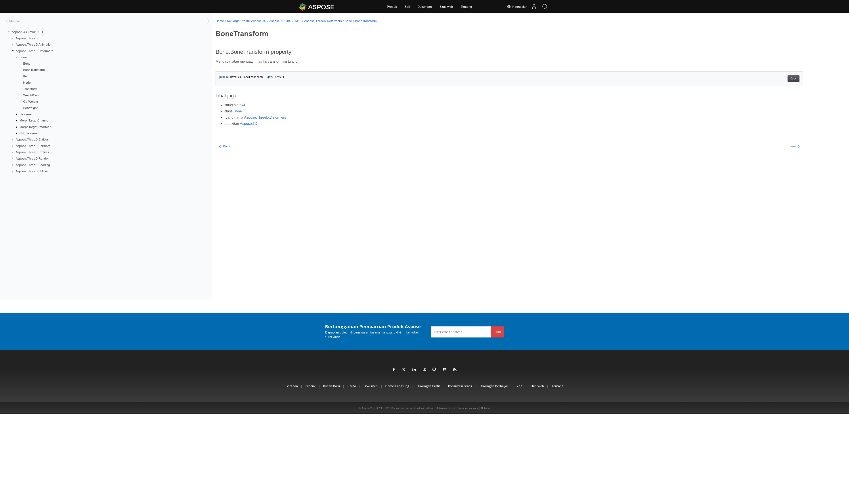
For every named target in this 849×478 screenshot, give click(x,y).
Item (26, 76)
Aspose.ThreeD (27, 38)
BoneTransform (34, 69)
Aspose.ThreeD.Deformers (34, 51)
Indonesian (519, 6)
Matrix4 (239, 105)
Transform (30, 89)
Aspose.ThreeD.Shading (33, 165)
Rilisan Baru (331, 386)
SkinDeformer (29, 133)
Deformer (26, 114)
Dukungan (424, 6)
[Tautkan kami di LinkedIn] (414, 370)
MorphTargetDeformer (35, 127)
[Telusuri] (545, 6)
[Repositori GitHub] (445, 370)
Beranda (292, 386)
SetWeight (30, 108)
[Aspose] (316, 6)
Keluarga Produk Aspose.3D (246, 21)
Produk (392, 6)
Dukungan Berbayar (494, 386)
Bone (23, 57)
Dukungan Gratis (428, 386)
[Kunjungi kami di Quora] (435, 370)
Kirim (497, 332)
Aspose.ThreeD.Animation (34, 44)
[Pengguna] (533, 6)
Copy (793, 78)
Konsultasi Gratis (460, 386)
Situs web (446, 6)
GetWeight (30, 101)
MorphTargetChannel (34, 120)
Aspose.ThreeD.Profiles (32, 152)
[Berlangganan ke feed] (455, 370)
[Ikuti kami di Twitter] (404, 370)
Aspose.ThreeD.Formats (33, 146)
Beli (407, 6)
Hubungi (485, 408)
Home (220, 21)
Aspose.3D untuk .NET (28, 32)
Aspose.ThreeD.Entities (32, 139)
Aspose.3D (248, 123)
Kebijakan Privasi (445, 408)
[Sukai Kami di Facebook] (394, 370)
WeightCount (32, 95)
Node (27, 82)
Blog (519, 386)
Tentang (466, 6)
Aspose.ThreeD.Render (32, 158)
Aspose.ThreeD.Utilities (32, 171)
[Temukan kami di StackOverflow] (424, 370)
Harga (351, 386)
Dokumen (370, 386)
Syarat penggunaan (467, 408)
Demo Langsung (397, 386)
